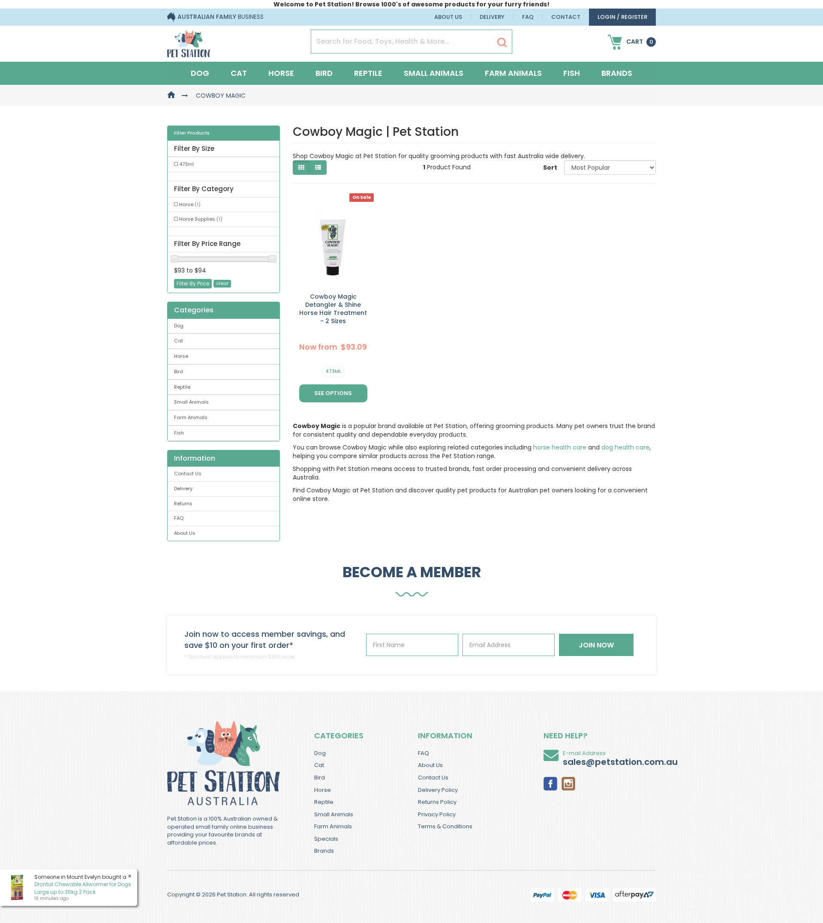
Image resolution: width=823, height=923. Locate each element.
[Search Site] (502, 42)
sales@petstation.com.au (620, 762)
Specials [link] (326, 839)
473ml (333, 371)
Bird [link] (178, 371)
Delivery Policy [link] (438, 790)
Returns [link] (183, 503)
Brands (616, 73)
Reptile (368, 73)
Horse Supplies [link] (200, 219)
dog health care (625, 447)
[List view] (318, 167)
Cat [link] (178, 340)
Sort (550, 167)
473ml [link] (186, 164)
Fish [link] (179, 432)
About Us (448, 17)
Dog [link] (178, 325)
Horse (281, 73)
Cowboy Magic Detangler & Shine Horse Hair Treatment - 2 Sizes (333, 308)
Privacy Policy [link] (437, 814)
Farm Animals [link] (190, 417)
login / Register (622, 17)
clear (222, 283)
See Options (333, 393)
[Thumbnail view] (301, 167)
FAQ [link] (178, 518)
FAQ (528, 17)
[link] (550, 783)
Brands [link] (324, 851)
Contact (565, 17)
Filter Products (192, 133)
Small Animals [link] (191, 402)
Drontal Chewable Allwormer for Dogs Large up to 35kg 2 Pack (82, 888)
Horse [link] (190, 204)
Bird (324, 73)
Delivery (492, 17)
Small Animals (433, 73)
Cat (239, 73)
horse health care (559, 447)
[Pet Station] (188, 41)
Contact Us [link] (187, 473)
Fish (571, 73)
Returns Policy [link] (437, 802)
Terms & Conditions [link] (445, 826)
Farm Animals (513, 73)
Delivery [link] (183, 488)
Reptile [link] (182, 387)
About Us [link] (184, 533)
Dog (200, 73)
